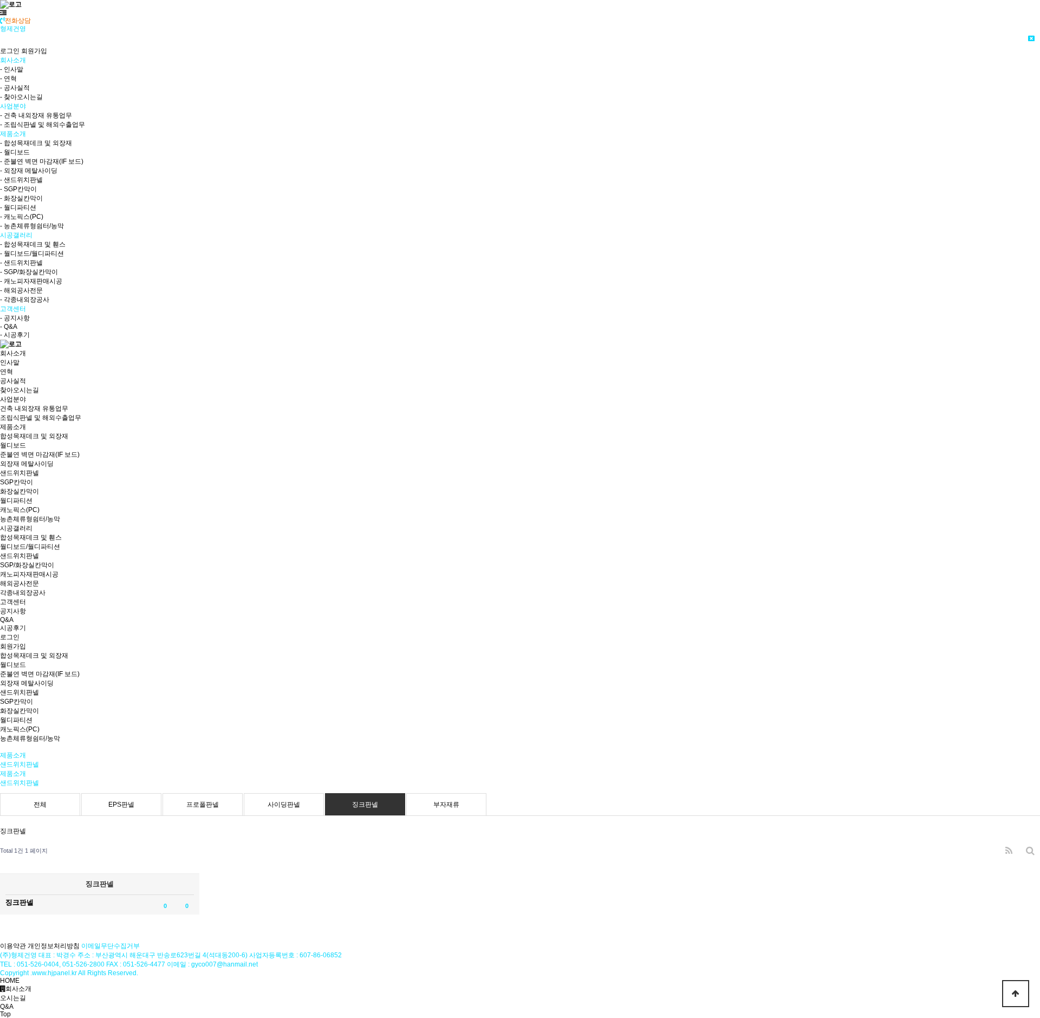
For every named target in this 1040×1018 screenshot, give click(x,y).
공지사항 (13, 611)
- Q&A (8, 326)
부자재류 (446, 804)
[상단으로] (1015, 993)
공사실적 (13, 381)
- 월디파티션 (18, 207)
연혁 (6, 371)
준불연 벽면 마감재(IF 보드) (40, 454)
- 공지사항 (15, 318)
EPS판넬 (121, 804)
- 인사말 (11, 69)
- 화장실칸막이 (21, 198)
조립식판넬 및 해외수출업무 (40, 418)
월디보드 (13, 445)
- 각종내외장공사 (24, 299)
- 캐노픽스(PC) (21, 217)
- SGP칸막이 (18, 189)
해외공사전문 (19, 583)
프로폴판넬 (202, 804)
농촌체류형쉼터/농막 (30, 519)
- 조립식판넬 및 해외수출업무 (42, 124)
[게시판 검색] (1030, 850)
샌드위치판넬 (19, 473)
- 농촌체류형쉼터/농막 (32, 226)
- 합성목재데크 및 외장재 (36, 143)
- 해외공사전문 (21, 290)
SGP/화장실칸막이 (27, 565)
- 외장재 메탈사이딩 (28, 170)
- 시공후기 (15, 335)
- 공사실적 (15, 88)
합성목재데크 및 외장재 (34, 436)
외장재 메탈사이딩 (27, 464)
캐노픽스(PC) (20, 510)
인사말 (10, 362)
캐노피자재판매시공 (29, 574)
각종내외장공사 (23, 592)
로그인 (10, 51)
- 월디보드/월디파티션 (32, 253)
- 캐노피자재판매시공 (31, 281)
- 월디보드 (15, 152)
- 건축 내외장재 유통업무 (36, 115)
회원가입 (34, 51)
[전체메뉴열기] (3, 13)
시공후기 (13, 628)
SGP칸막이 (16, 482)
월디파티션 (16, 500)
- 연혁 (8, 78)
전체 (40, 804)
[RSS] (1009, 850)
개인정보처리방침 (54, 946)
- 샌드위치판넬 (21, 180)
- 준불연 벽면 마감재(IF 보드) (41, 161)
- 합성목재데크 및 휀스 (33, 244)
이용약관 (13, 946)
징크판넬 (365, 804)
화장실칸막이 (19, 491)
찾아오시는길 (19, 390)
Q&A (7, 620)
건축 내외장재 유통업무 (34, 408)
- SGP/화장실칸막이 (29, 272)
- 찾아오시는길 (21, 97)
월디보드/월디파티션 (30, 546)
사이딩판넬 (284, 804)
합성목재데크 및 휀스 (31, 537)
